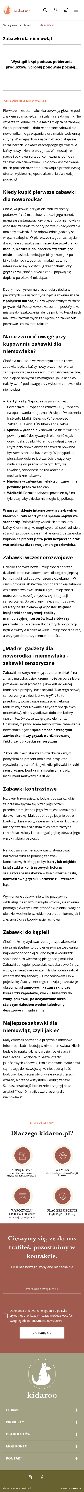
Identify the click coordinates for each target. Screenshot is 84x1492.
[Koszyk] (66, 10)
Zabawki (28, 25)
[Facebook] (42, 1477)
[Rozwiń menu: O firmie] (42, 1410)
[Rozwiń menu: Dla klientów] (42, 1434)
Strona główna (10, 25)
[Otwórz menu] (76, 10)
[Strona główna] (16, 10)
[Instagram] (30, 1477)
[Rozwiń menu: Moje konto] (42, 1446)
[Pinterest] (54, 1477)
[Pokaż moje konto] (55, 10)
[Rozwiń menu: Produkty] (42, 1422)
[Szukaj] (45, 10)
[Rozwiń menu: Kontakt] (42, 1458)
